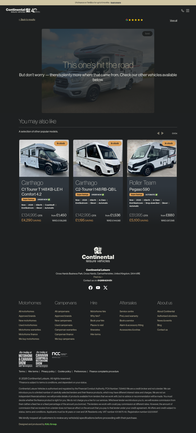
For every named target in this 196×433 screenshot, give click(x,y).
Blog (159, 325)
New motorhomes (27, 320)
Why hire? (95, 316)
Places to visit (97, 325)
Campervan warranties (66, 329)
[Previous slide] (158, 133)
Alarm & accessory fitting (131, 325)
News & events (164, 320)
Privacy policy (48, 371)
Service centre (127, 311)
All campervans (62, 311)
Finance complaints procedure (104, 371)
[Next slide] (162, 133)
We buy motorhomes (29, 339)
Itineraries (95, 329)
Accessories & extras (130, 329)
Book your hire (97, 320)
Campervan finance (64, 334)
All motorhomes (26, 311)
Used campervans (63, 325)
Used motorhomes (28, 325)
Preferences (80, 371)
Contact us (162, 329)
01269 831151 (105, 280)
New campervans (63, 320)
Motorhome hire (98, 311)
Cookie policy (64, 371)
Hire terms (95, 334)
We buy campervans (64, 339)
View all (173, 20)
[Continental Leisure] (23, 10)
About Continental (166, 311)
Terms (22, 371)
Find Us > (98, 277)
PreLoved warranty (129, 316)
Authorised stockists (167, 316)
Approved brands (27, 316)
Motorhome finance (28, 334)
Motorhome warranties (30, 329)
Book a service (127, 320)
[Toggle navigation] (187, 10)
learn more (116, 2)
